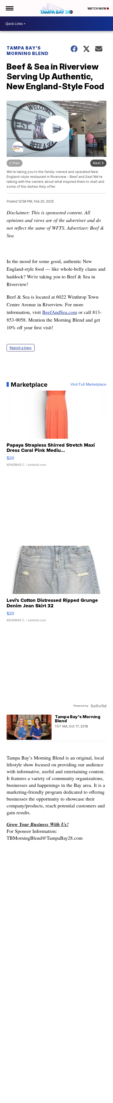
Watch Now (97, 8)
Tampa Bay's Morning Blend (28, 50)
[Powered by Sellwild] (98, 706)
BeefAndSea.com (59, 312)
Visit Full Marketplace (88, 384)
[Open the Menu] (9, 8)
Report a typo (21, 348)
